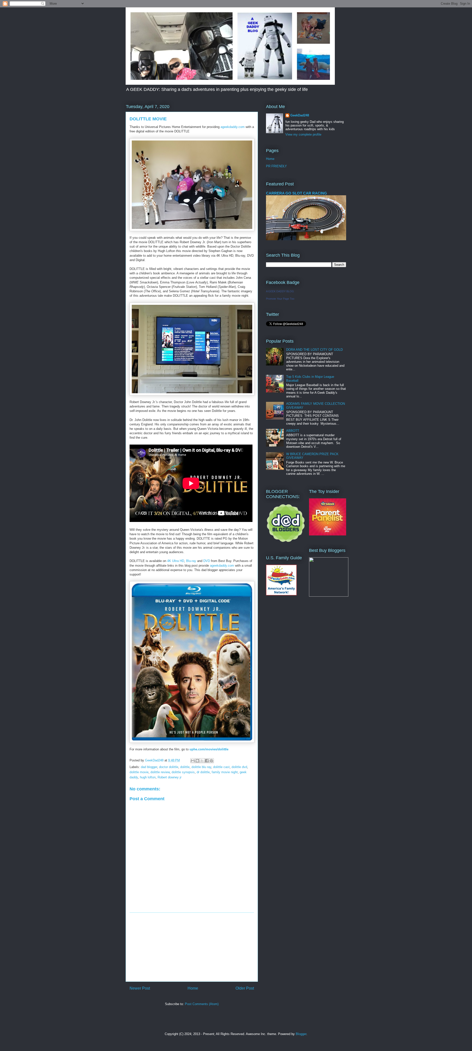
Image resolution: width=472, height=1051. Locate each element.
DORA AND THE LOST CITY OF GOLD (314, 349)
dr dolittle (203, 772)
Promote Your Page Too (280, 298)
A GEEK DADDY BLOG (280, 291)
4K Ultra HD (175, 561)
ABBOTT (292, 431)
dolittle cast (221, 767)
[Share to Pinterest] (211, 760)
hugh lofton (148, 777)
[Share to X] (202, 760)
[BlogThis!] (197, 760)
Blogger (301, 1034)
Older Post (245, 988)
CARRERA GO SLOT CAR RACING (296, 193)
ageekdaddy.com (233, 127)
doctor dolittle (168, 767)
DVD (206, 561)
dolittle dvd (239, 767)
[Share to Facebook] (206, 760)
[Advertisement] (192, 947)
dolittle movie (139, 772)
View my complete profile (303, 134)
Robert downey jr (169, 777)
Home (193, 988)
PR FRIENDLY (276, 166)
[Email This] (192, 760)
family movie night (225, 772)
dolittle (185, 767)
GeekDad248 (299, 115)
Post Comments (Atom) (202, 1004)
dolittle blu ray (201, 767)
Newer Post (140, 988)
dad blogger (149, 767)
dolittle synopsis (183, 772)
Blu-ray (191, 561)
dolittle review (160, 772)
